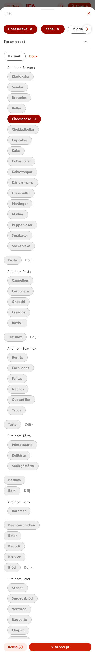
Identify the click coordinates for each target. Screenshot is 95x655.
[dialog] (47, 331)
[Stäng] (88, 13)
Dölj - (33, 56)
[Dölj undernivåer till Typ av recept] (86, 42)
